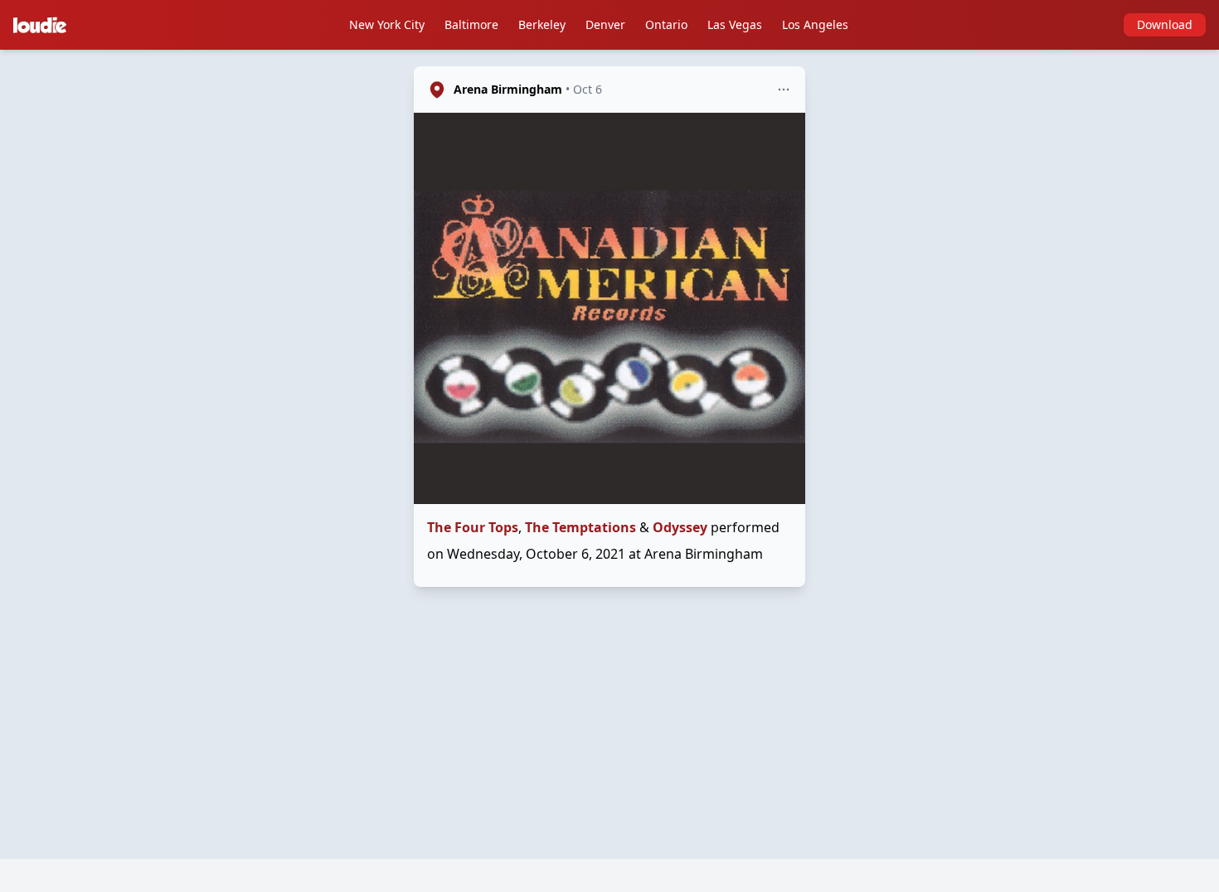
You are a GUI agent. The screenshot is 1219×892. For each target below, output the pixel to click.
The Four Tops (472, 527)
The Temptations (580, 527)
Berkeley (542, 24)
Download (1164, 24)
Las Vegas (734, 24)
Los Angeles (815, 24)
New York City (387, 24)
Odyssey (680, 527)
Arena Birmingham (508, 89)
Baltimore (471, 24)
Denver (605, 24)
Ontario (666, 24)
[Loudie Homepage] (43, 25)
